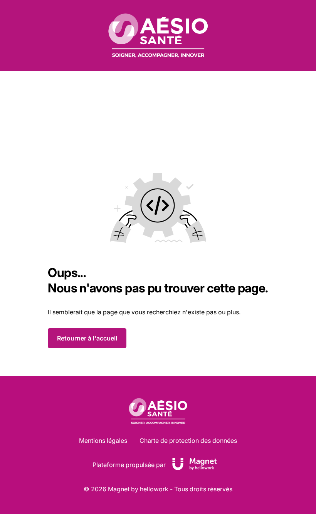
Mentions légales (103, 440)
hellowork (154, 489)
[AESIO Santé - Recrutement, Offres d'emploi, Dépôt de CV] (158, 35)
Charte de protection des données (188, 440)
